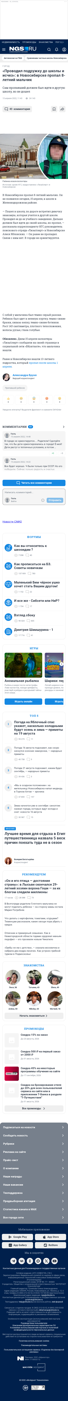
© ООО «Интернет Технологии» (34, 1380)
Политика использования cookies (34, 1341)
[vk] (22, 1261)
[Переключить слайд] (61, 664)
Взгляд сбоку (24, 615)
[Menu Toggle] (4, 49)
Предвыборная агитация (19, 1201)
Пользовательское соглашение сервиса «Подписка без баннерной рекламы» (34, 1351)
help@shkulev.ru (26, 1302)
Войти (13, 501)
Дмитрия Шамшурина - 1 (33, 630)
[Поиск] (49, 49)
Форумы (34, 537)
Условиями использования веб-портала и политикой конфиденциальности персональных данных (34, 1329)
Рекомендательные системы (34, 1345)
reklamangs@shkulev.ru (49, 1310)
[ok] (30, 1261)
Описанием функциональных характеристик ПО (34, 1325)
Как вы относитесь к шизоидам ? (30, 548)
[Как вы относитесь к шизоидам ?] (9, 550)
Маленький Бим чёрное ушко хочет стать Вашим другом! (37, 584)
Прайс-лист (10, 1160)
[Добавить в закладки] (54, 109)
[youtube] (54, 1261)
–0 (61, 453)
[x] (46, 1261)
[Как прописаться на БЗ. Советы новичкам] (9, 568)
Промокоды (29, 42)
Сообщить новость (15, 1135)
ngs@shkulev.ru (48, 1295)
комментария (19, 109)
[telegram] (13, 1261)
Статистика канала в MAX (20, 1209)
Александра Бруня (25, 375)
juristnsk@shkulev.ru (34, 1300)
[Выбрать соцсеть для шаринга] (62, 109)
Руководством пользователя (34, 1323)
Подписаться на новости (19, 1127)
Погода (60, 42)
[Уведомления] (56, 49)
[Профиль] (64, 49)
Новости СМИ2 (12, 521)
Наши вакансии (13, 1184)
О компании (11, 1168)
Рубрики (8, 1143)
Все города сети (13, 1217)
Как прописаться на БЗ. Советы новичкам (32, 566)
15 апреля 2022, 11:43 (12, 98)
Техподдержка (12, 1192)
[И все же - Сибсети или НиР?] (9, 603)
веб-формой (57, 1302)
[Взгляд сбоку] (9, 618)
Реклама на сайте (14, 1151)
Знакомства (46, 42)
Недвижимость (11, 42)
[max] (38, 1261)
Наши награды (12, 1176)
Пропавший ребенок (15, 388)
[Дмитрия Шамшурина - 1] (9, 632)
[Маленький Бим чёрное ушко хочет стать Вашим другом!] (9, 587)
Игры (34, 648)
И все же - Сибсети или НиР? (36, 601)
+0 (53, 453)
